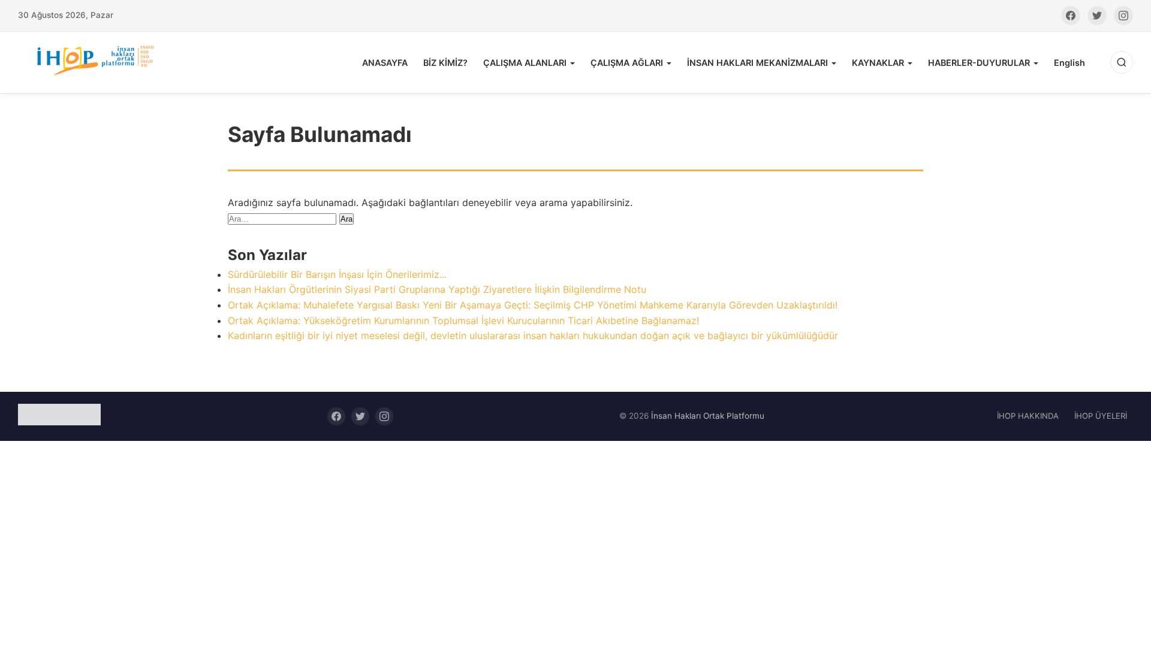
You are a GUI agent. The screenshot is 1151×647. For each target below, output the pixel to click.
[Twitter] (1097, 15)
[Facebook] (1070, 15)
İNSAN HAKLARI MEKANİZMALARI (757, 63)
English (1069, 63)
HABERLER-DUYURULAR (979, 63)
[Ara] (1121, 62)
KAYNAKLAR (878, 63)
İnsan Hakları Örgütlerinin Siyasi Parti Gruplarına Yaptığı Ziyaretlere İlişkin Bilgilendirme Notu (437, 289)
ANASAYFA (385, 63)
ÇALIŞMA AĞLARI (626, 63)
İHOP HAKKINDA (1028, 416)
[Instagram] (1123, 15)
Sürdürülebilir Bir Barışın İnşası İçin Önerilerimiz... (337, 274)
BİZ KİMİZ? (445, 63)
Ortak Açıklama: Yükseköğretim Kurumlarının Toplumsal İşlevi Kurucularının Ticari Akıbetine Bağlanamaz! (463, 320)
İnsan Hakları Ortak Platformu (707, 416)
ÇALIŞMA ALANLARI (525, 63)
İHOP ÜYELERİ (1100, 416)
